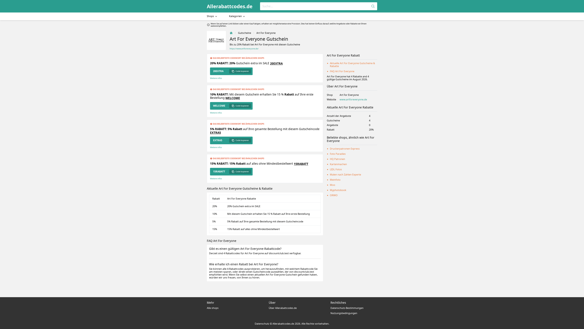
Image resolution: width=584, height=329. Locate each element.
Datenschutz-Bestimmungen (346, 308)
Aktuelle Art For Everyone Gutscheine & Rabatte (352, 65)
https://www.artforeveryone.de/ (244, 49)
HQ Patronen (337, 159)
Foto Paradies (338, 154)
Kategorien (235, 16)
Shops (211, 16)
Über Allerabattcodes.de (283, 308)
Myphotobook (338, 190)
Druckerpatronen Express (345, 148)
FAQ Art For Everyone (342, 71)
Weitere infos (216, 78)
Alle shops (213, 308)
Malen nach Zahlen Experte (345, 174)
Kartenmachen (338, 164)
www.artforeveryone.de (353, 99)
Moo (332, 185)
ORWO (334, 195)
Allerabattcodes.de (229, 6)
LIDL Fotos (336, 169)
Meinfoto (335, 179)
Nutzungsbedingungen (343, 313)
